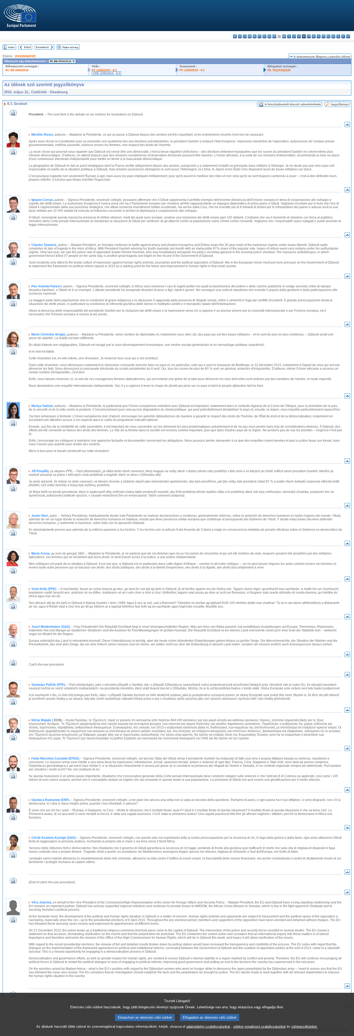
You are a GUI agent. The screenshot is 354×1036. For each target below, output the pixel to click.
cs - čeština (245, 36)
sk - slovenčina (333, 36)
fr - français (274, 36)
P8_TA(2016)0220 (279, 70)
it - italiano (289, 36)
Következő (42, 47)
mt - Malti (309, 36)
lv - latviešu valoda (294, 36)
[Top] (347, 125)
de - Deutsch (255, 36)
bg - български (235, 36)
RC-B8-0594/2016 (17, 70)
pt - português (323, 36)
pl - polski (319, 36)
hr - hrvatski (284, 36)
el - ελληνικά (264, 36)
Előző (27, 47)
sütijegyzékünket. (304, 1026)
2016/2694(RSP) (25, 56)
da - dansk (250, 36)
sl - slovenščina (338, 36)
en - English (269, 36)
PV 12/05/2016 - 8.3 (104, 70)
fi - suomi (343, 36)
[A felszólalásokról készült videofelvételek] (13, 114)
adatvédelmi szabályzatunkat (208, 1026)
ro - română (328, 36)
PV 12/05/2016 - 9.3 (192, 70)
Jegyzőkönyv (339, 104)
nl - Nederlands (314, 36)
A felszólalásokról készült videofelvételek (293, 104)
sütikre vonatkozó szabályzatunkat (259, 1026)
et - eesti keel (259, 36)
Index (11, 47)
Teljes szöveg (70, 47)
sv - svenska (348, 36)
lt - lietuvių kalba (299, 36)
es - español (240, 36)
